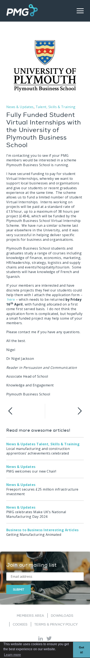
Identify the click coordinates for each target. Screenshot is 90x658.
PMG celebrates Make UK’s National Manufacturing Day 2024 (36, 512)
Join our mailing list (31, 565)
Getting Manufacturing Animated (42, 532)
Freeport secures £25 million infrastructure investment (42, 489)
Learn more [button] (12, 655)
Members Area (30, 616)
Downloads (62, 616)
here (11, 299)
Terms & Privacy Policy (56, 625)
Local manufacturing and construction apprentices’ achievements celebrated (43, 449)
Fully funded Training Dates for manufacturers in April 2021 (25, 411)
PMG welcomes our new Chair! (31, 469)
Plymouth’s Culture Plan (64, 411)
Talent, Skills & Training (56, 107)
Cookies (20, 625)
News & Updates (20, 107)
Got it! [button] (81, 650)
